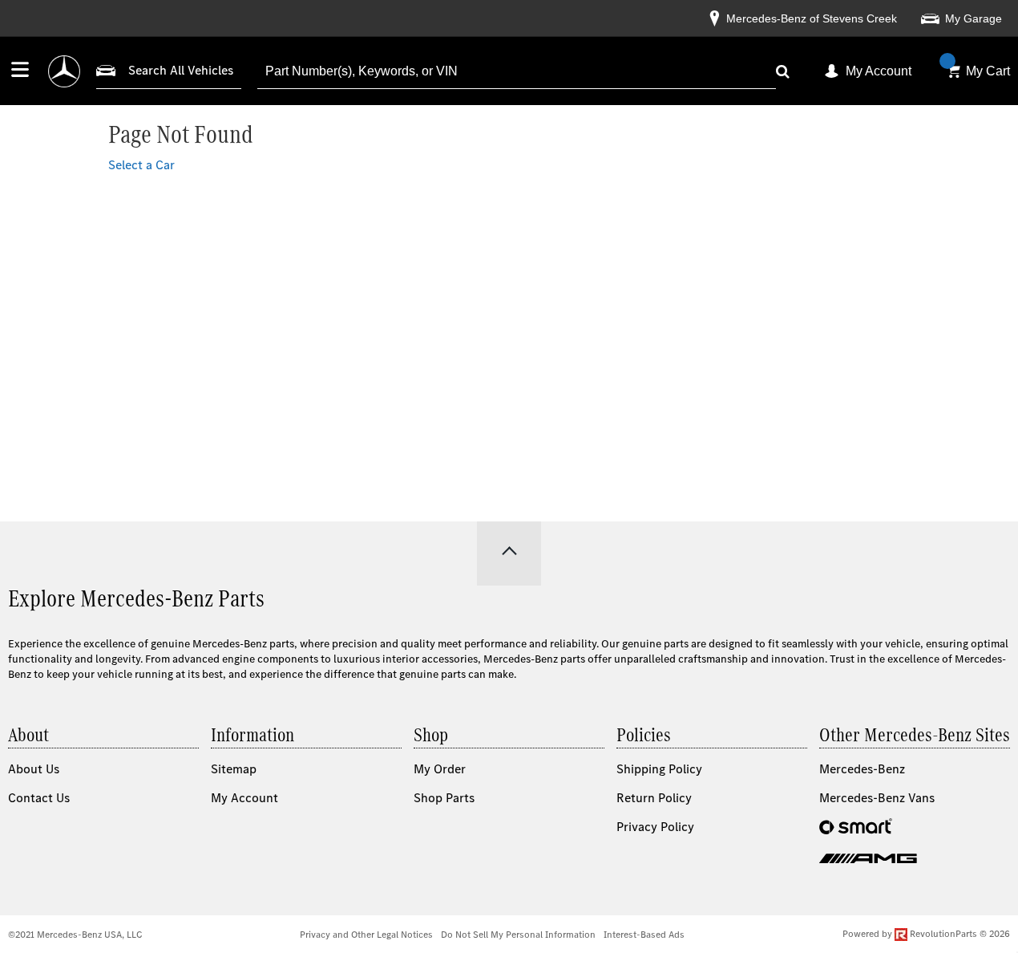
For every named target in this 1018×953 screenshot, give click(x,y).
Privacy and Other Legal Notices (366, 934)
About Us (33, 768)
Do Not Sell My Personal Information (518, 934)
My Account (878, 71)
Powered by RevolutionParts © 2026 (926, 933)
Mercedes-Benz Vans (877, 797)
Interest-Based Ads (644, 934)
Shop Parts (444, 797)
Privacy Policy (655, 826)
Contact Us (39, 797)
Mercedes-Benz (862, 768)
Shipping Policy (659, 768)
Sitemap (234, 768)
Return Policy (654, 797)
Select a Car (141, 164)
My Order (440, 768)
